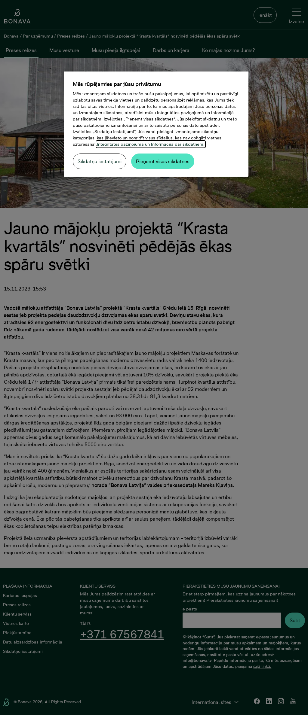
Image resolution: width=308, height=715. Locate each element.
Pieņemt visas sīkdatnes (162, 161)
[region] (156, 124)
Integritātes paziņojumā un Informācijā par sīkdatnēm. (151, 144)
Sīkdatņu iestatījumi (100, 161)
